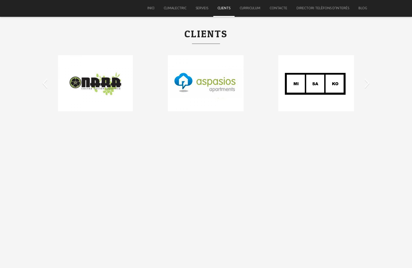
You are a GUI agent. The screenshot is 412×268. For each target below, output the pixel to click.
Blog (362, 8)
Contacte (278, 8)
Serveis (202, 8)
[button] (44, 83)
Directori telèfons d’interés (323, 8)
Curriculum (250, 8)
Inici (150, 8)
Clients (223, 8)
